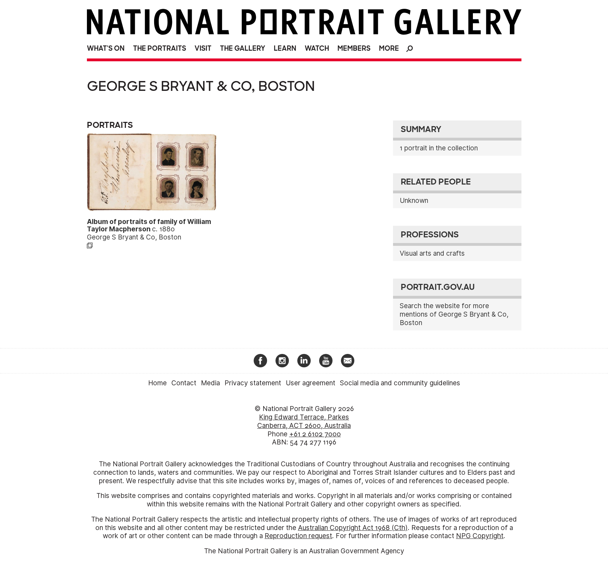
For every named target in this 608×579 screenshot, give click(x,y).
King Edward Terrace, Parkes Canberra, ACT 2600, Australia (304, 421)
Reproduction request (298, 536)
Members (353, 48)
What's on (106, 48)
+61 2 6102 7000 (315, 434)
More (389, 48)
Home (157, 383)
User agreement (310, 383)
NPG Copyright (480, 536)
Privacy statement (252, 383)
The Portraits (159, 48)
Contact (183, 383)
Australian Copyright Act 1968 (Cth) (353, 528)
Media (210, 383)
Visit (203, 48)
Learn (285, 48)
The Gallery (242, 48)
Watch (317, 48)
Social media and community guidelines (400, 383)
